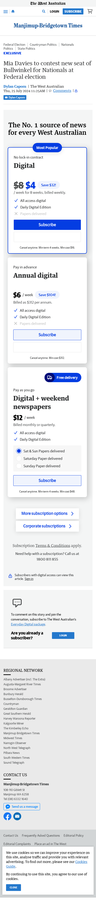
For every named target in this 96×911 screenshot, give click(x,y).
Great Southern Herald (17, 713)
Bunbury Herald (13, 694)
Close (13, 887)
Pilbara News (11, 753)
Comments (62, 90)
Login (54, 11)
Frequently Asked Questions (41, 835)
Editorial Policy (74, 835)
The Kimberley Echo (15, 728)
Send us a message (25, 806)
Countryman (11, 704)
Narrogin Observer (14, 743)
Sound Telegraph (13, 762)
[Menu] (5, 11)
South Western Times (16, 757)
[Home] (13, 11)
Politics (8, 48)
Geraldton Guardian (15, 708)
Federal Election (14, 44)
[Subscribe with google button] (47, 237)
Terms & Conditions (52, 545)
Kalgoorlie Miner (13, 723)
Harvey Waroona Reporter (19, 718)
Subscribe (73, 11)
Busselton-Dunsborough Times (22, 699)
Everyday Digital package (28, 624)
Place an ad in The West (50, 844)
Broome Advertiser (15, 689)
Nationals (67, 44)
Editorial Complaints (17, 844)
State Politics (26, 48)
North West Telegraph (16, 748)
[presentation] (19, 451)
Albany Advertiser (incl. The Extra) (24, 679)
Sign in (29, 579)
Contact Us (10, 835)
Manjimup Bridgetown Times (21, 733)
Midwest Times (12, 738)
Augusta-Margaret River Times (22, 684)
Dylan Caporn (17, 97)
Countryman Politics (43, 44)
